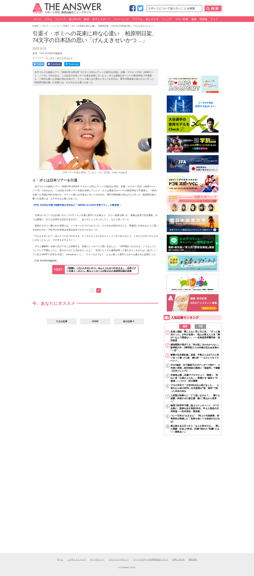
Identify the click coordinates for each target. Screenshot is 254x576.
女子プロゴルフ (65, 58)
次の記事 (62, 321)
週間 (185, 326)
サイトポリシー (97, 559)
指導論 (203, 19)
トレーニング (121, 19)
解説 (86, 19)
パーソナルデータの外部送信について (150, 559)
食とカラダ (152, 19)
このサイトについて (76, 559)
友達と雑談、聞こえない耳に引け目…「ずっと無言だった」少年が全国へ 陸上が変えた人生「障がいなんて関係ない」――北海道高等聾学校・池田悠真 (195, 336)
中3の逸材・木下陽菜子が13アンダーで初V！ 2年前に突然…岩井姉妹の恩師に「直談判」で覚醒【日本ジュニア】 (195, 368)
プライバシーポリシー (118, 559)
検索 (213, 8)
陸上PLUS (75, 19)
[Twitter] (140, 8)
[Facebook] (132, 8)
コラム (48, 19)
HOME (35, 26)
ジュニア (167, 19)
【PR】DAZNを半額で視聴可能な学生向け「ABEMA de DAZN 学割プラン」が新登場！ (76, 205)
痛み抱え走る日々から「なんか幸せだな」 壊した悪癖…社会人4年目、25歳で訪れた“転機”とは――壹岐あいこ (195, 429)
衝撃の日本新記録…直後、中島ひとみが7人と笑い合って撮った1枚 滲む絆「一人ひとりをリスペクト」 (195, 357)
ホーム (37, 19)
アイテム (137, 19)
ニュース (60, 19)
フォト (214, 19)
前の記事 (128, 321)
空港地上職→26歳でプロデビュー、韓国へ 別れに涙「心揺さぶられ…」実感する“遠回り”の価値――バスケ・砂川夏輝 (194, 378)
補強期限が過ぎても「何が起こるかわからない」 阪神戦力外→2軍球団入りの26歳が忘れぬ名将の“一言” (195, 347)
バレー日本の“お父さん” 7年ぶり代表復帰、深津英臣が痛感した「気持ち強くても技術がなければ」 (195, 418)
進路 (193, 19)
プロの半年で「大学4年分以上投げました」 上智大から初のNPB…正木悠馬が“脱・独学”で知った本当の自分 (195, 388)
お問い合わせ (178, 559)
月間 (200, 326)
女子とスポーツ (101, 19)
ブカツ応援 (181, 19)
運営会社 (193, 559)
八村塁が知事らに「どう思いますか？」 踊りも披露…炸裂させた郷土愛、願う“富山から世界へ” (195, 398)
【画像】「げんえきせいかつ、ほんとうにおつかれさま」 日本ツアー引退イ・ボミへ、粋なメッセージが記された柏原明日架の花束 (101, 269)
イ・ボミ (50, 58)
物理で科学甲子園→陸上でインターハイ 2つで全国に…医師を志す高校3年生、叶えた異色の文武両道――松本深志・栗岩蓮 (195, 408)
